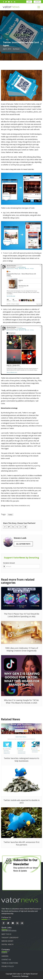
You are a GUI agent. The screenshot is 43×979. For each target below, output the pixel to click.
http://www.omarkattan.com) (20, 506)
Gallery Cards (7, 309)
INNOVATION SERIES (9, 931)
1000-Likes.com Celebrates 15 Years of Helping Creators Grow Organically (21, 649)
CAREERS (5, 956)
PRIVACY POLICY (8, 966)
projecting (37, 466)
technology (25, 35)
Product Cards (7, 253)
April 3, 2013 (7, 49)
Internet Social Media (11, 35)
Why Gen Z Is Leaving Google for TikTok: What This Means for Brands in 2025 (21, 701)
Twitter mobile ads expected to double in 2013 (22, 801)
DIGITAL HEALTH (7, 944)
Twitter (10, 515)
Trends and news (10, 37)
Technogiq (24, 976)
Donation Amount (9, 563)
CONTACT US (6, 960)
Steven (17, 49)
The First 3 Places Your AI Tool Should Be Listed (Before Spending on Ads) (21, 615)
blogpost (11, 129)
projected (31, 478)
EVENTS (4, 953)
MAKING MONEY (7, 941)
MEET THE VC (6, 934)
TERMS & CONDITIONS (10, 963)
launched (35, 420)
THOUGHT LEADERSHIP (10, 938)
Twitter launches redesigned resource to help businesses (21, 759)
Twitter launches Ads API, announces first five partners (21, 843)
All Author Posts (23, 544)
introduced (22, 104)
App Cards (6, 213)
